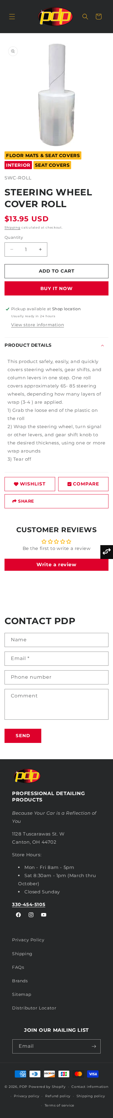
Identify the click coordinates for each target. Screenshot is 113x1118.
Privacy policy (26, 1096)
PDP (23, 1087)
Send (23, 735)
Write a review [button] (56, 564)
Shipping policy (91, 1096)
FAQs (18, 967)
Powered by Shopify (47, 1087)
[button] (12, 16)
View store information (37, 324)
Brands (20, 981)
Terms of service (59, 1105)
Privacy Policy (28, 940)
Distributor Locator (34, 1008)
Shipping (12, 227)
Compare (86, 484)
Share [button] (26, 501)
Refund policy (58, 1096)
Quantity (14, 237)
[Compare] (106, 552)
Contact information (89, 1087)
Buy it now (56, 288)
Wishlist (33, 484)
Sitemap (21, 994)
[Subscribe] (93, 1046)
